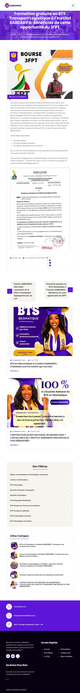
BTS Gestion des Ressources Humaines (25, 505)
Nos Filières (48, 653)
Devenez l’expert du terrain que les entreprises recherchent (41, 575)
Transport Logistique (36, 258)
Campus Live (65, 653)
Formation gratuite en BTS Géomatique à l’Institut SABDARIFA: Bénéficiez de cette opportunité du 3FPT (56, 290)
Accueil (47, 649)
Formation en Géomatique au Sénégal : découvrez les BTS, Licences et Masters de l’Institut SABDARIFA (41, 565)
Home (13, 34)
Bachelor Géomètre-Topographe (22, 490)
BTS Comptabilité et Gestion (20, 516)
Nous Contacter (66, 656)
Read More (14, 371)
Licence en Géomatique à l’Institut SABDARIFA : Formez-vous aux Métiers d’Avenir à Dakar (44, 555)
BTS (20, 34)
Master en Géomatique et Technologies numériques (29, 474)
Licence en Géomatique (19, 480)
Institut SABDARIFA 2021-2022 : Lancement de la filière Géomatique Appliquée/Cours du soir (23, 291)
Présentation (65, 649)
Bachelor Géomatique (18, 495)
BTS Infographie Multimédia (20, 500)
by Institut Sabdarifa (18, 97)
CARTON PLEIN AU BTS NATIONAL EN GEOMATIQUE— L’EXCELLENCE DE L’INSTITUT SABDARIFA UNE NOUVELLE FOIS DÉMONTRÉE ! (39, 437)
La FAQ (47, 656)
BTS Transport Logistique (19, 511)
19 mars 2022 (16, 258)
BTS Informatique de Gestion (21, 521)
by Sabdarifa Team (18, 360)
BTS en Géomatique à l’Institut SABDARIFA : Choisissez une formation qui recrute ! (34, 365)
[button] (73, 5)
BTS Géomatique (16, 485)
